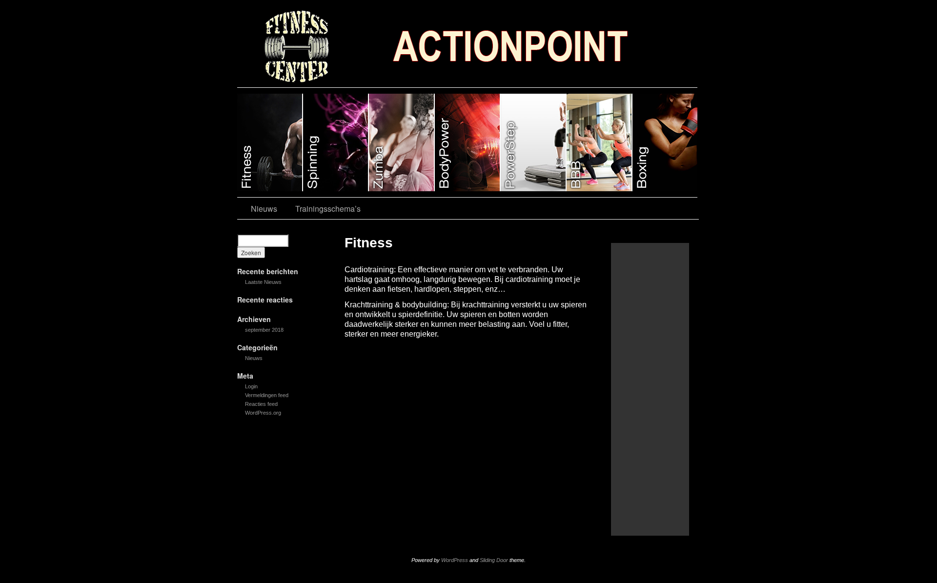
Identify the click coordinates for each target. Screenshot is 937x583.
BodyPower (468, 142)
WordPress (454, 560)
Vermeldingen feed (266, 395)
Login (251, 386)
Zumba (402, 142)
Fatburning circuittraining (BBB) (599, 142)
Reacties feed (261, 404)
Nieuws (264, 208)
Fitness (270, 142)
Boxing (664, 142)
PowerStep (534, 142)
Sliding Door (494, 560)
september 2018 (264, 330)
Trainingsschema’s (328, 208)
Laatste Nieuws (263, 282)
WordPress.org (263, 413)
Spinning (336, 142)
